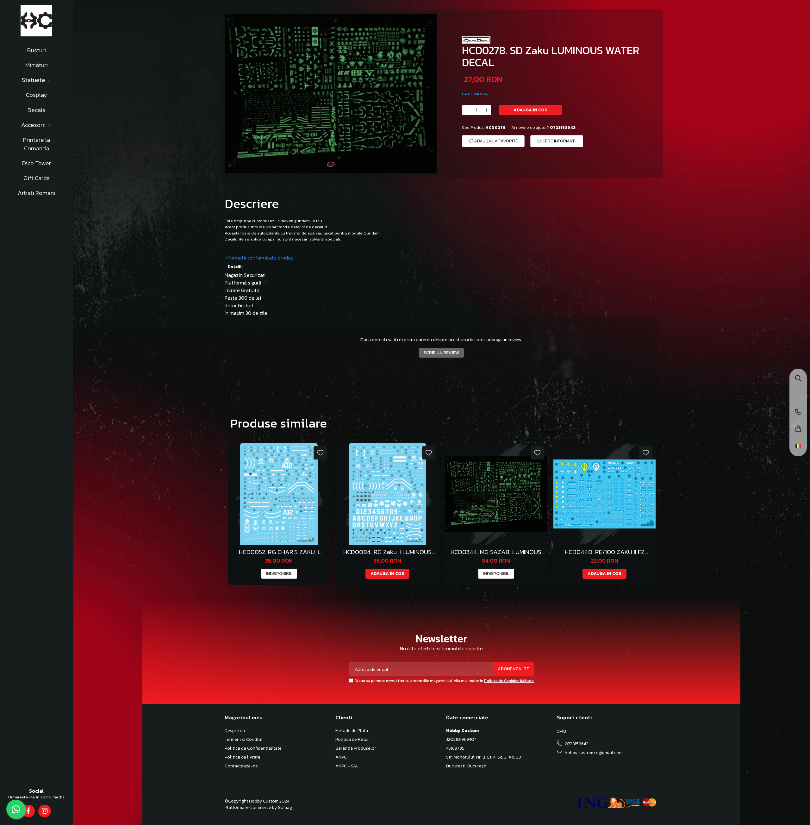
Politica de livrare (242, 757)
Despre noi (235, 731)
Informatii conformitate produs (259, 257)
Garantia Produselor (355, 748)
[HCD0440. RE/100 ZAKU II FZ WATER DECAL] (604, 494)
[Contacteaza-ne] (798, 412)
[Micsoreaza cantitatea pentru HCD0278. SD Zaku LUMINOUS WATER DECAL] (466, 110)
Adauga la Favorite (495, 141)
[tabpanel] (331, 93)
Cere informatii (558, 141)
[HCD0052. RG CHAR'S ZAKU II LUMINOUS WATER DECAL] (279, 494)
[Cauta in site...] (798, 379)
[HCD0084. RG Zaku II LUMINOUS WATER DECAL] (387, 494)
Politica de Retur (352, 739)
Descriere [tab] (252, 203)
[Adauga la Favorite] (320, 452)
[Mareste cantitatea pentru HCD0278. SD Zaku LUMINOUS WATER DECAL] (486, 110)
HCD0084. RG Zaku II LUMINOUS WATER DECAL (387, 552)
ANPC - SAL (346, 766)
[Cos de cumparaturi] (798, 429)
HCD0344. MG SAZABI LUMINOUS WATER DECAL (496, 552)
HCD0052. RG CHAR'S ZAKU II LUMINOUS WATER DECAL (279, 552)
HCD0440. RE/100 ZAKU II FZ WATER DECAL (605, 552)
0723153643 (576, 744)
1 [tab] (330, 164)
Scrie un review (441, 352)
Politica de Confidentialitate (509, 681)
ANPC (341, 757)
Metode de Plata (351, 731)
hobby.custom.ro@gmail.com (593, 752)
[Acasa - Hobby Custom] (36, 20)
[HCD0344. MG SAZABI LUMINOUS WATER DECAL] (496, 494)
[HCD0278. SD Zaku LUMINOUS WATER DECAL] (331, 93)
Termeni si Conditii (243, 739)
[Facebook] (28, 811)
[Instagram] (44, 811)
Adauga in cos (530, 110)
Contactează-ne (241, 766)
